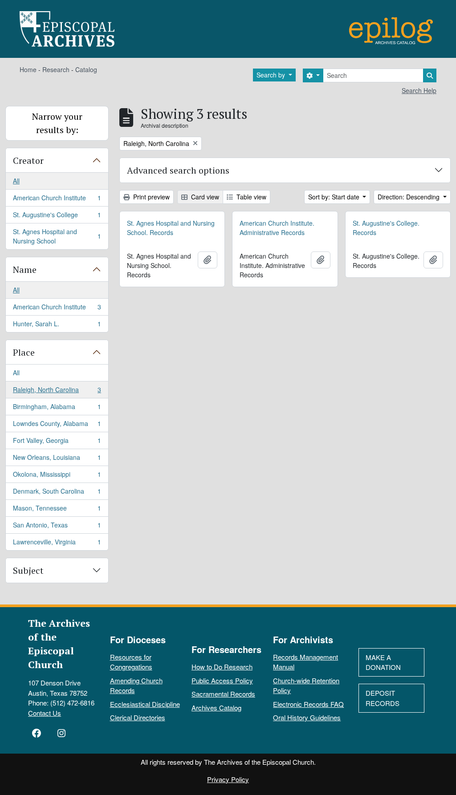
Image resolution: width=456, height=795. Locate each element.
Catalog (86, 69)
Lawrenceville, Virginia (56, 543)
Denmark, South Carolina (56, 493)
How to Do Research (221, 666)
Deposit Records (382, 698)
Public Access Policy (222, 680)
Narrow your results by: (57, 123)
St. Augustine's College (56, 216)
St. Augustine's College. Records (386, 228)
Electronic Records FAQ (308, 704)
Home (28, 69)
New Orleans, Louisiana (56, 459)
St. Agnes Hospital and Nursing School (56, 236)
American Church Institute (56, 200)
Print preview (150, 196)
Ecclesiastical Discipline (145, 704)
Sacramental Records (223, 693)
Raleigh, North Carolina (56, 391)
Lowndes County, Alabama (56, 425)
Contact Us (44, 713)
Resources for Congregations (131, 662)
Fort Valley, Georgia (56, 442)
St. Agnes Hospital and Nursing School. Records (171, 228)
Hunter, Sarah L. (56, 325)
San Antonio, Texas (56, 527)
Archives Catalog (216, 707)
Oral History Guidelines (307, 717)
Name (25, 270)
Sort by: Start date (334, 196)
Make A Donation (383, 662)
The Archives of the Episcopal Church (59, 644)
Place (24, 352)
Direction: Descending (409, 196)
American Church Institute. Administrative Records (277, 228)
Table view (250, 196)
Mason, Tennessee (56, 510)
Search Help (419, 90)
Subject (28, 570)
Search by (271, 74)
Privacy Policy (228, 779)
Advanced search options (178, 170)
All (16, 180)
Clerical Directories (137, 717)
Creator (28, 160)
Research (55, 69)
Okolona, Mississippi (56, 476)
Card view (204, 196)
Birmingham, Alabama (56, 408)
